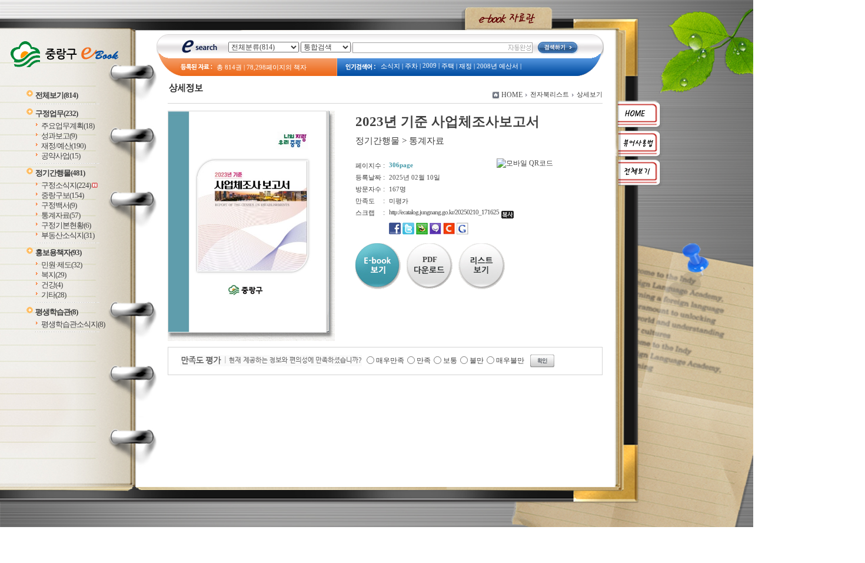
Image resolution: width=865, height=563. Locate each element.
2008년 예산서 (497, 66)
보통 (450, 360)
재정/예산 (63, 145)
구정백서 (58, 205)
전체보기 (56, 95)
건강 (51, 284)
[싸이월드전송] (449, 232)
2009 (429, 65)
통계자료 (60, 215)
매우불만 (510, 360)
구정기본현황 (66, 225)
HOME (512, 95)
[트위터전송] (408, 232)
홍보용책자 (58, 252)
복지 (53, 274)
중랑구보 (62, 195)
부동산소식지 (67, 235)
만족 (424, 360)
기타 (53, 294)
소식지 (390, 66)
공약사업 (60, 155)
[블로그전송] (422, 232)
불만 (477, 360)
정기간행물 (60, 172)
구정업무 (56, 113)
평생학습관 (56, 311)
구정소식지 (66, 185)
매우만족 (390, 360)
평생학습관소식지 (73, 324)
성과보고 (58, 135)
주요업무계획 (67, 125)
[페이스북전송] (395, 232)
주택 (447, 66)
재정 (465, 66)
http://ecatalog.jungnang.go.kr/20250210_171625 (445, 212)
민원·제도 (61, 264)
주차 (411, 66)
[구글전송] (462, 232)
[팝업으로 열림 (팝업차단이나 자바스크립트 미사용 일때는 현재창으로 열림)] (247, 330)
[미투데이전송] (435, 232)
